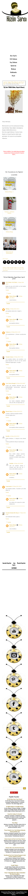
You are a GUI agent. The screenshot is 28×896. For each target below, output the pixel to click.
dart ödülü (21, 81)
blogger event (16, 81)
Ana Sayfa (5, 81)
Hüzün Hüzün (12, 296)
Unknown (8, 332)
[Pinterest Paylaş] (12, 262)
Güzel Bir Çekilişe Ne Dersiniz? (14, 814)
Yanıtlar (9, 293)
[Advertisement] (14, 39)
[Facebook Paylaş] (4, 262)
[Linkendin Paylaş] (16, 262)
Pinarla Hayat (9, 411)
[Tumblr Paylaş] (19, 262)
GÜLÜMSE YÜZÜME (11, 282)
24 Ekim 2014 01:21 (17, 411)
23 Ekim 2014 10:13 (14, 308)
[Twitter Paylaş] (8, 262)
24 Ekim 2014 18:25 (16, 486)
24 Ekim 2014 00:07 (20, 383)
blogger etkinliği (10, 81)
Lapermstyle (9, 486)
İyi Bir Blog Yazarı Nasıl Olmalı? (14, 799)
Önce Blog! (14, 822)
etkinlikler (9, 82)
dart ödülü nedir (6, 268)
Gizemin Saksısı (9, 357)
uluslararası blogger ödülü (16, 82)
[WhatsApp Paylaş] (23, 262)
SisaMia (7, 436)
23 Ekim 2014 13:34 (18, 357)
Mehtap (7, 308)
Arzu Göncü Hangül (11, 383)
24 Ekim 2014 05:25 (14, 436)
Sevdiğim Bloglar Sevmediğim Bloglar (15, 806)
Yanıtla (7, 290)
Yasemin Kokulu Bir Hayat (12, 512)
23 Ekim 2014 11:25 (15, 332)
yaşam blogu (5, 270)
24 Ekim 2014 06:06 (18, 463)
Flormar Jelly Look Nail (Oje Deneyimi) (15, 847)
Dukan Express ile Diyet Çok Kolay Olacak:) (14, 839)
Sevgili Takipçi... (15, 865)
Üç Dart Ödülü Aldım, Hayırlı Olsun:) (14, 87)
